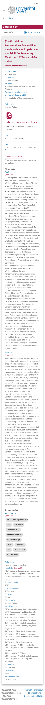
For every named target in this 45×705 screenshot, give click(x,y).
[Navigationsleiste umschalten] (4, 10)
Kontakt (28, 690)
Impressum (39, 690)
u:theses (10, 18)
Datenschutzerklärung (34, 696)
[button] (35, 3)
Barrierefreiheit (35, 693)
